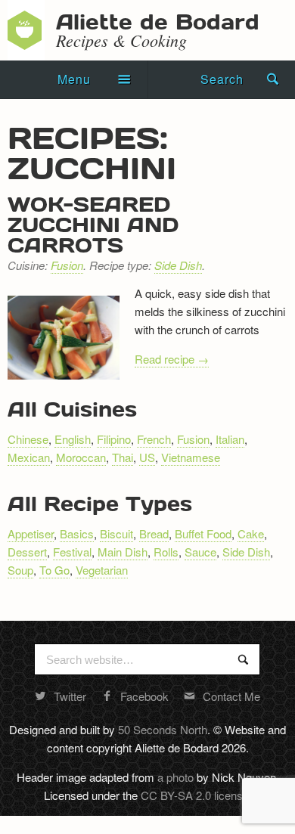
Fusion (67, 265)
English (72, 439)
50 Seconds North (162, 729)
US (147, 457)
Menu (74, 79)
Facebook (144, 696)
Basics (77, 533)
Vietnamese (190, 457)
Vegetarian (102, 570)
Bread (154, 533)
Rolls (166, 552)
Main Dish (123, 552)
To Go (54, 570)
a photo (175, 777)
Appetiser (31, 533)
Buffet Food (203, 533)
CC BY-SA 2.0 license (195, 795)
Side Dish (178, 265)
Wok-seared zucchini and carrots (93, 223)
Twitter (70, 696)
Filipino (114, 439)
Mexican (29, 457)
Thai (122, 457)
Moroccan (81, 457)
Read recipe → (172, 359)
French (154, 439)
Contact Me (231, 696)
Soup (20, 570)
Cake (251, 533)
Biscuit (116, 533)
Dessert (27, 552)
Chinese (28, 439)
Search (222, 79)
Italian (230, 439)
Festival (72, 552)
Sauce (200, 552)
